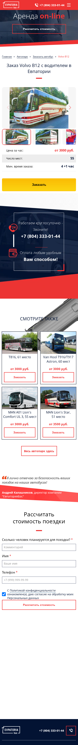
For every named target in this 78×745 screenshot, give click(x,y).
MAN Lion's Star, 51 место (58, 414)
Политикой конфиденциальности (33, 590)
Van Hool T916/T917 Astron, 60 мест (58, 359)
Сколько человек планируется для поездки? (36, 539)
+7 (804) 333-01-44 (52, 5)
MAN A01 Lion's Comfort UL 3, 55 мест (19, 414)
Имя (5, 556)
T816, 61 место (20, 357)
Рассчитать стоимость (39, 29)
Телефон (9, 572)
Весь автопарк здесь (39, 451)
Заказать (39, 184)
